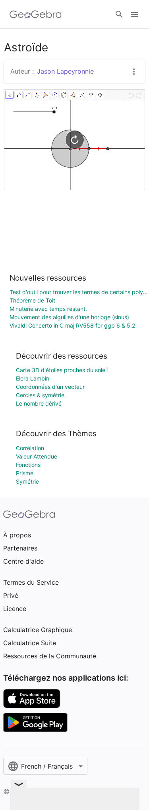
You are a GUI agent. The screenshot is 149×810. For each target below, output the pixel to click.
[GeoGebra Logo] (36, 14)
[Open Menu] (134, 14)
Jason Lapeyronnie (65, 71)
